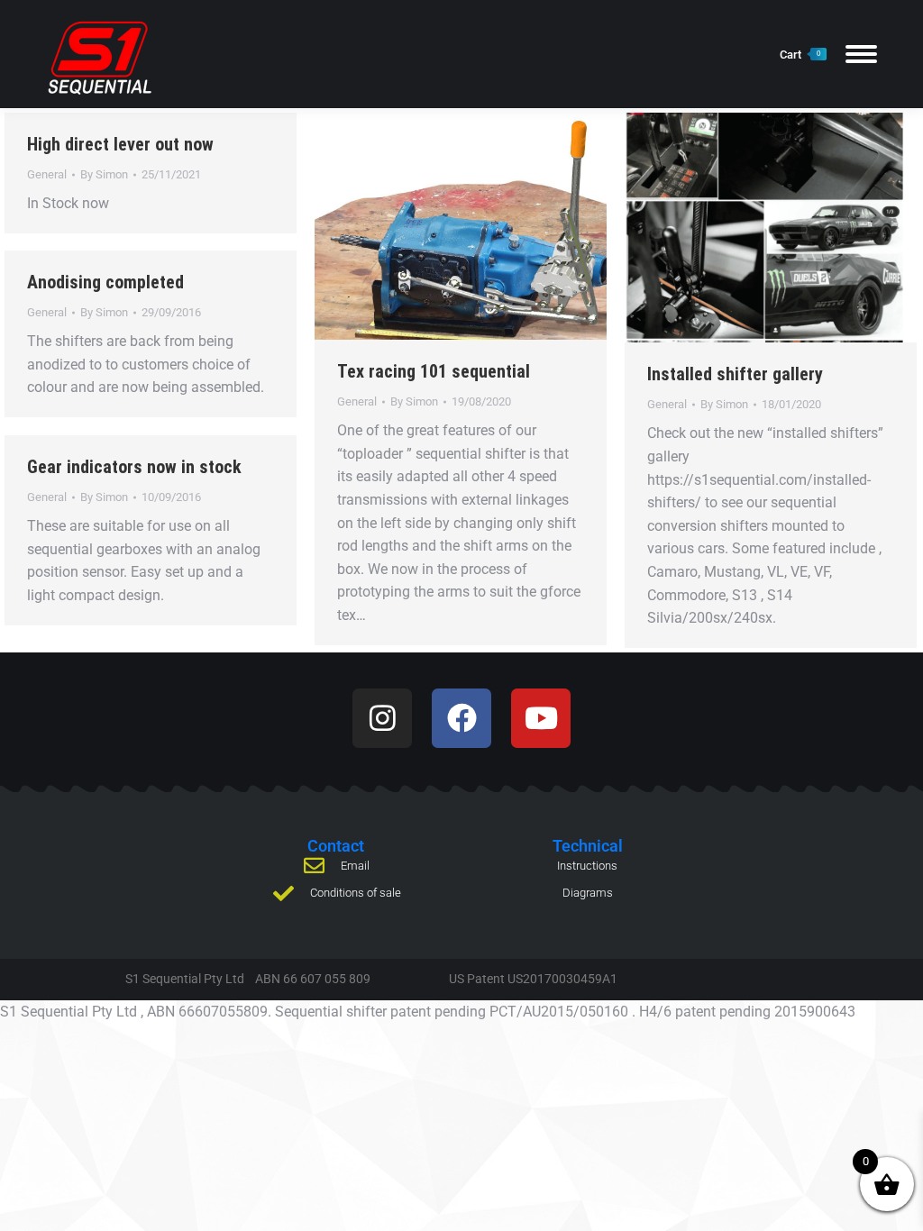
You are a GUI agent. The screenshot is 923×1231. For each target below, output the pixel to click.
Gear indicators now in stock (134, 467)
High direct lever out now (120, 144)
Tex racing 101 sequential (433, 371)
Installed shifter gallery (735, 374)
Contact (335, 845)
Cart (800, 54)
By (104, 174)
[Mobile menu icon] (861, 54)
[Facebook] (461, 718)
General (47, 174)
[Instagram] (382, 718)
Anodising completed (105, 282)
